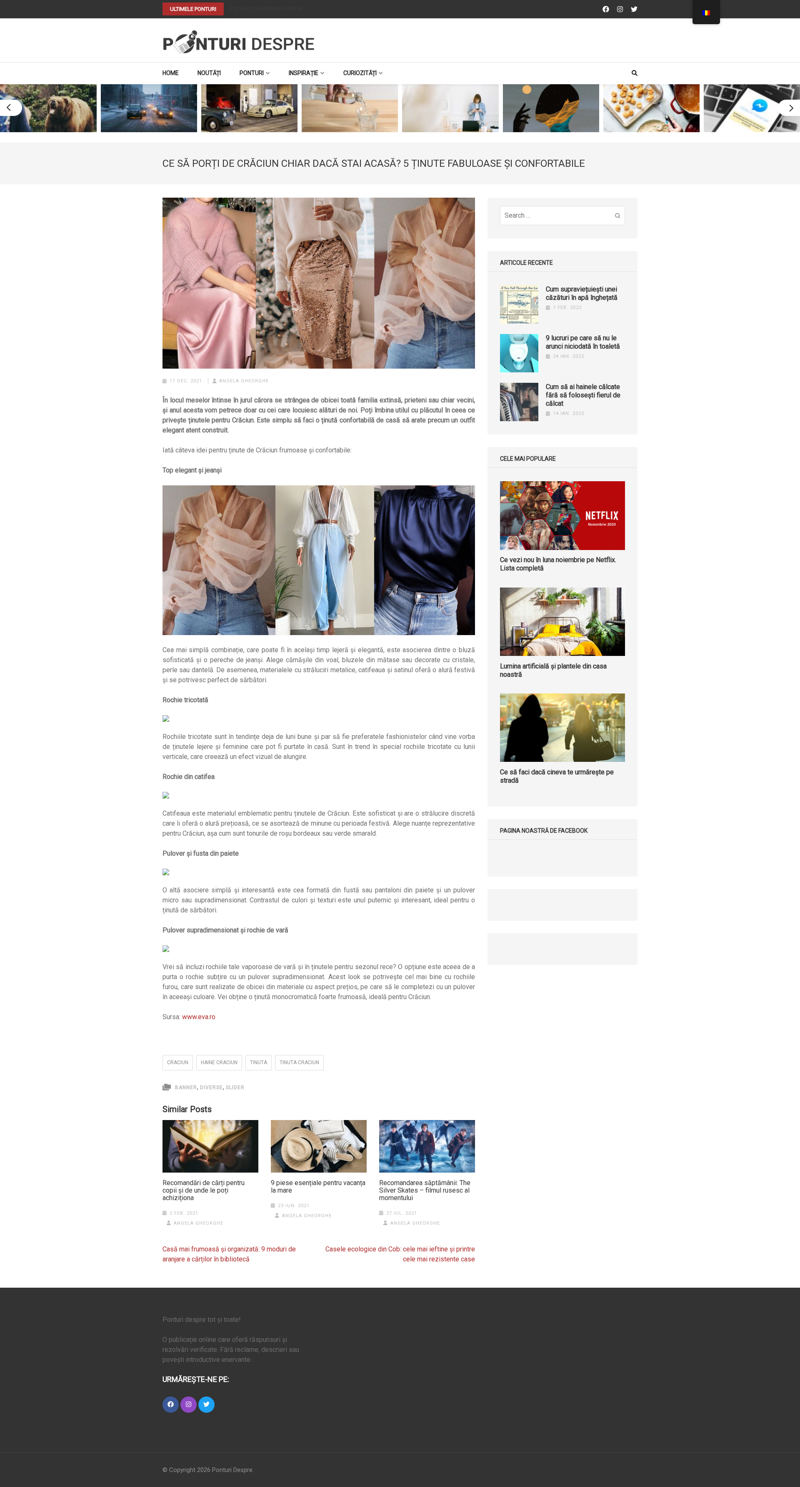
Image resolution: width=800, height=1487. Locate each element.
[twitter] (206, 1405)
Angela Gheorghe (244, 381)
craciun (177, 1062)
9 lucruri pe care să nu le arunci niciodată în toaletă (583, 342)
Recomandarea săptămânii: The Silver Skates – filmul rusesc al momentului (424, 1190)
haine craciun (219, 1062)
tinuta (258, 1062)
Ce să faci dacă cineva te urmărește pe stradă (557, 776)
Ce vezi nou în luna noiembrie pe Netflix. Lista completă (558, 564)
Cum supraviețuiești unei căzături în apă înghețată (582, 293)
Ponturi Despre (232, 1470)
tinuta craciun (299, 1062)
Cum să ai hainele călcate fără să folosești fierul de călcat (583, 395)
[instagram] (188, 1405)
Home (170, 73)
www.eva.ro (198, 1017)
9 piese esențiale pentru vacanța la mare (318, 1186)
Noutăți (209, 73)
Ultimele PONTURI (193, 9)
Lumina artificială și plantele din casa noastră (553, 670)
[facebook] (170, 1405)
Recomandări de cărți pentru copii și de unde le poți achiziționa (203, 1190)
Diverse (211, 1087)
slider (235, 1087)
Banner (186, 1087)
